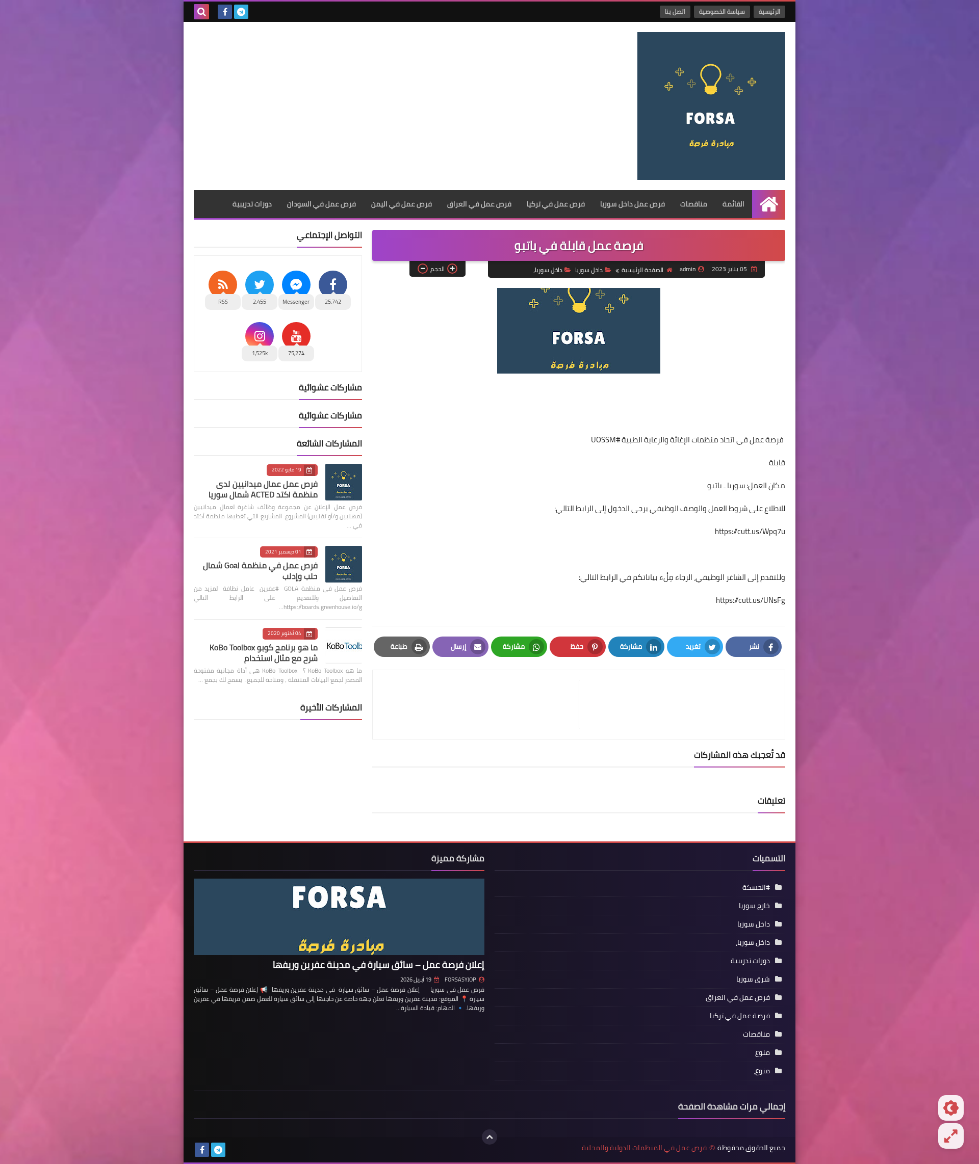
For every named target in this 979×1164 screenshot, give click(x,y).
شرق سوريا (753, 979)
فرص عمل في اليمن (401, 203)
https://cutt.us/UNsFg (750, 600)
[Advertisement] (379, 103)
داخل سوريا (589, 269)
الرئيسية (769, 11)
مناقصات (693, 203)
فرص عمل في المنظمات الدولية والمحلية (644, 1148)
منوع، (762, 1070)
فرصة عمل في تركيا (740, 1015)
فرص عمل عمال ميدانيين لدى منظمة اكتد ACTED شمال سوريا (263, 489)
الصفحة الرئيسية (642, 269)
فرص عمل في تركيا (556, 203)
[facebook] (225, 12)
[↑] (489, 1137)
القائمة (733, 203)
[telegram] (241, 12)
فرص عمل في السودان (321, 203)
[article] (481, 704)
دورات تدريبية (252, 203)
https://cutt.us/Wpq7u (750, 531)
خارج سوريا (754, 905)
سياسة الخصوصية (722, 11)
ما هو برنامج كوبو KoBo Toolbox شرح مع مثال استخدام (264, 653)
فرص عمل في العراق (479, 203)
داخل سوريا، (547, 269)
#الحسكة (756, 887)
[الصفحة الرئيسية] (768, 204)
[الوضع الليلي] (951, 1108)
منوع (762, 1052)
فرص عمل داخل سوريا (632, 203)
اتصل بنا (675, 11)
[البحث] (201, 11)
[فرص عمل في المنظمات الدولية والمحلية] (711, 106)
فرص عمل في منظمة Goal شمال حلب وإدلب (260, 571)
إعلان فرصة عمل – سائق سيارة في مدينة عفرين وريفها (378, 964)
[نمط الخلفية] (951, 1136)
